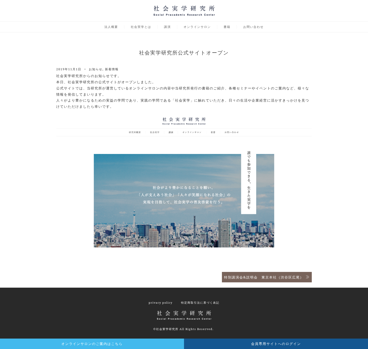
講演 (167, 27)
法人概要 (111, 27)
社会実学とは (141, 27)
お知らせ (95, 69)
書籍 (227, 27)
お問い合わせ (253, 27)
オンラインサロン (197, 27)
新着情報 (112, 69)
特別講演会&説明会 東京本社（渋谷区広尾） (264, 277)
